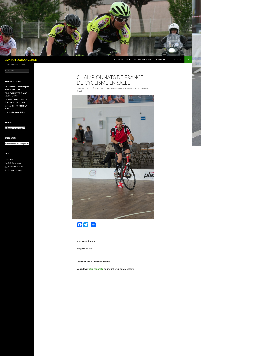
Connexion (9, 159)
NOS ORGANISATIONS (143, 60)
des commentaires (14, 166)
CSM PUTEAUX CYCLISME (21, 59)
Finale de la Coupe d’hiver (15, 112)
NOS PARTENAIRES (163, 60)
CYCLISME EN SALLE (120, 60)
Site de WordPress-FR (14, 170)
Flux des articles (13, 163)
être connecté (96, 268)
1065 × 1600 (100, 88)
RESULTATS (178, 60)
